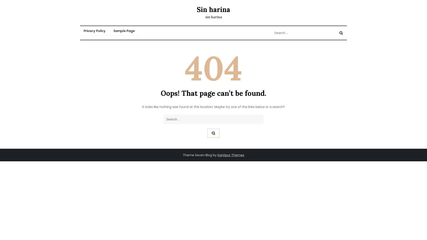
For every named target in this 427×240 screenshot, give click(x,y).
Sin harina (213, 9)
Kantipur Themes (231, 155)
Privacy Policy (94, 31)
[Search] (341, 33)
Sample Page (124, 31)
